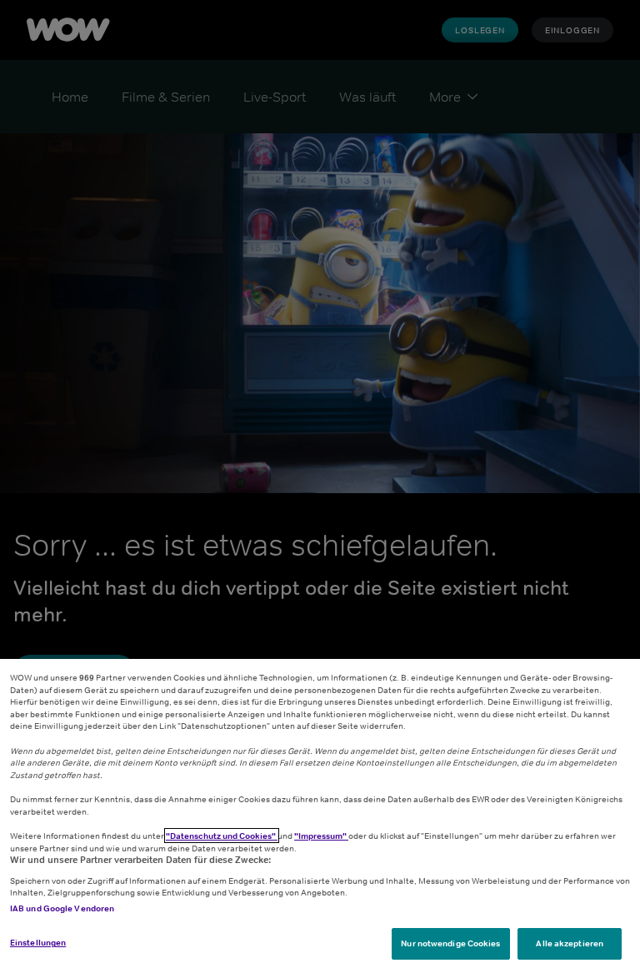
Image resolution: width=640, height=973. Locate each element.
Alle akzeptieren (569, 943)
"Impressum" (321, 835)
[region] (320, 816)
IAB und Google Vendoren (62, 908)
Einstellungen (38, 942)
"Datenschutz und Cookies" (222, 835)
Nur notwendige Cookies (450, 943)
